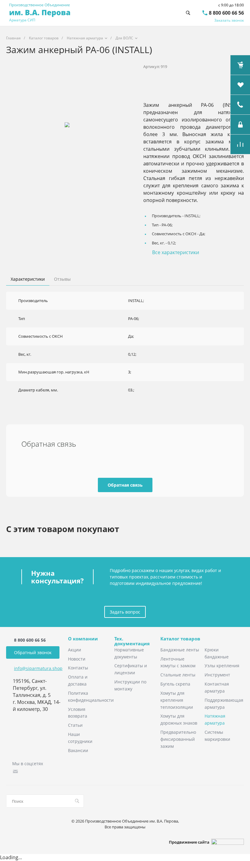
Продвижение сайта (190, 842)
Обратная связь (125, 485)
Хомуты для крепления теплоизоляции (176, 700)
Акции (74, 650)
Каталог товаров (180, 639)
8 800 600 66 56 (226, 12)
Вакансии (78, 750)
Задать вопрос (125, 612)
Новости (76, 659)
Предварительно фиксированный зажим (178, 739)
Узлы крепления (222, 665)
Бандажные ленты (179, 650)
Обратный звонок (33, 652)
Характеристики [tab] (28, 279)
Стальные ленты (177, 675)
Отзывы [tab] (62, 279)
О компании (83, 639)
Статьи (75, 725)
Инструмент (217, 675)
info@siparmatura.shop (38, 668)
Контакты (78, 668)
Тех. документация (132, 641)
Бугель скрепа (175, 684)
